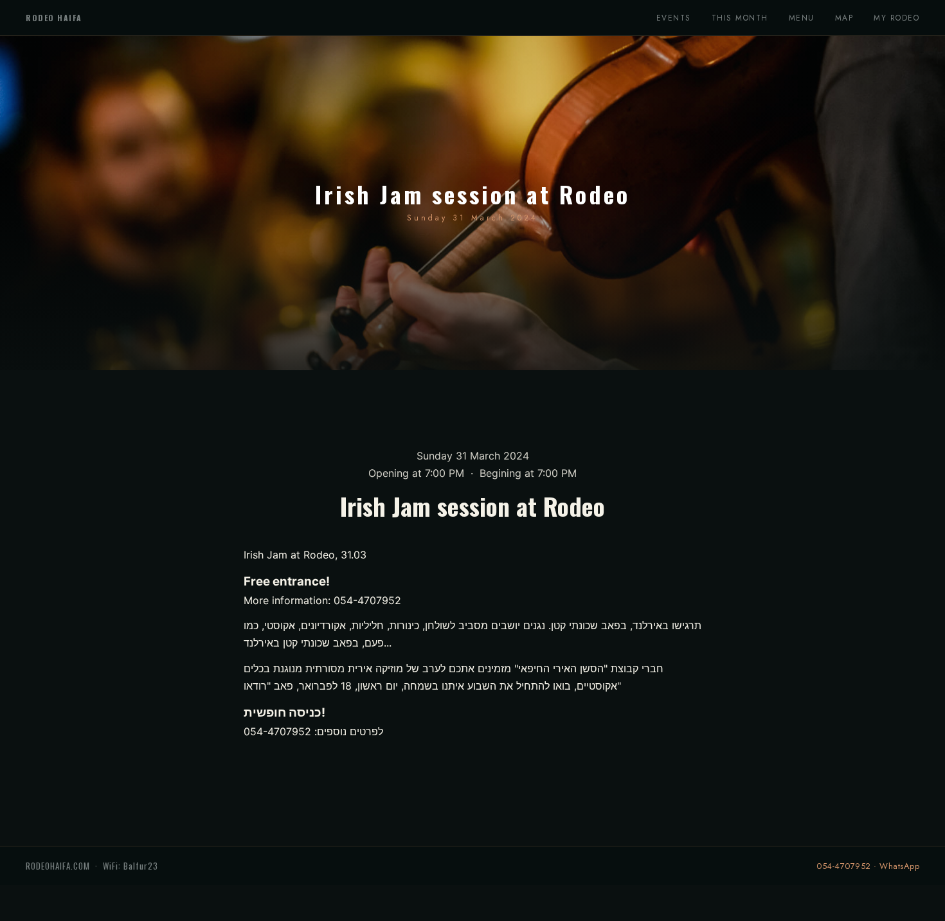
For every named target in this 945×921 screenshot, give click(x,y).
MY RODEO (896, 18)
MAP (844, 18)
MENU (802, 18)
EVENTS (673, 18)
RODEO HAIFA (54, 17)
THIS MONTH (740, 18)
